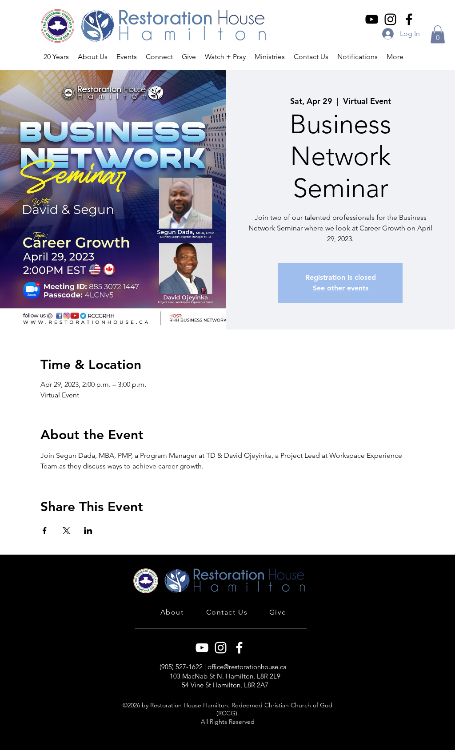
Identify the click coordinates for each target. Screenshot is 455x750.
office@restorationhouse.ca (247, 667)
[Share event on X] (66, 530)
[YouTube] (371, 19)
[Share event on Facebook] (44, 530)
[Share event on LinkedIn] (88, 530)
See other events (340, 288)
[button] (437, 34)
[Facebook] (409, 19)
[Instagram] (390, 19)
